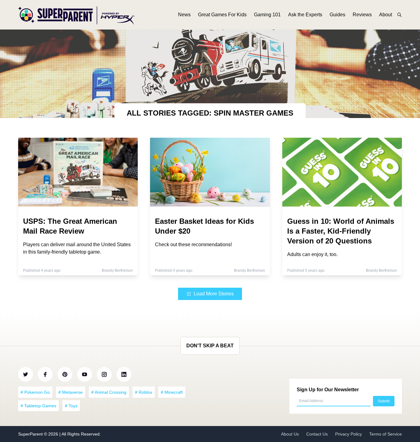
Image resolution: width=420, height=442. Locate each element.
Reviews (362, 14)
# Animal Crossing (108, 392)
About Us (290, 434)
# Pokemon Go (35, 392)
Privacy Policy (348, 434)
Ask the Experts (305, 14)
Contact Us (317, 434)
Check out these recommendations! (193, 244)
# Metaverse (70, 392)
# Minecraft (172, 392)
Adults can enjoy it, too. (312, 254)
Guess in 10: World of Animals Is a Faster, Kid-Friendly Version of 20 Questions (340, 231)
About (385, 14)
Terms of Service (385, 434)
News (184, 14)
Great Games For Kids (222, 14)
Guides (337, 14)
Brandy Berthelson (117, 270)
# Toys (71, 405)
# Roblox (143, 392)
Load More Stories (214, 293)
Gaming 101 (267, 14)
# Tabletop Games (38, 405)
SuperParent (31, 434)
